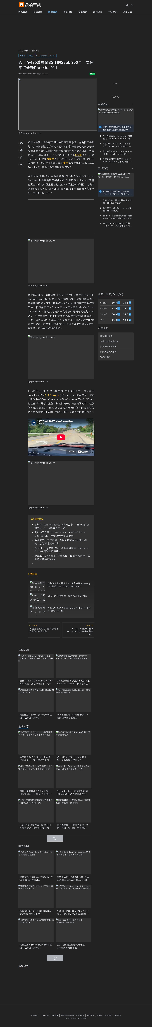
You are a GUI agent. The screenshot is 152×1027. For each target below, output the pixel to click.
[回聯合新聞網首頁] (21, 4)
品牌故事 (127, 12)
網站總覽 (117, 1015)
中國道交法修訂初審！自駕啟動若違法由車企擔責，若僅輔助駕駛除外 (60, 542)
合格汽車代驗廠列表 (109, 341)
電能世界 (67, 12)
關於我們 (108, 1015)
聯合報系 (90, 1015)
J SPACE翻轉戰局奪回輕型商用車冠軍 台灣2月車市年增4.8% (35, 826)
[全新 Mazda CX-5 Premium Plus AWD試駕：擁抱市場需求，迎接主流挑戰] (36, 666)
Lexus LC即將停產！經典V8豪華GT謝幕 (67, 595)
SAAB (52, 55)
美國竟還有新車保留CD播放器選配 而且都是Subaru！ (36, 716)
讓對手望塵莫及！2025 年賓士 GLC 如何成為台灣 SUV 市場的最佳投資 (36, 792)
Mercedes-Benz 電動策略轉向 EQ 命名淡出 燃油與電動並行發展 (72, 792)
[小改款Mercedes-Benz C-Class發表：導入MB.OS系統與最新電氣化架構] (73, 896)
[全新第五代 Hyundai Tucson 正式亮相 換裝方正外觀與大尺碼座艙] (73, 862)
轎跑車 (22, 55)
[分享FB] (21, 143)
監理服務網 (105, 356)
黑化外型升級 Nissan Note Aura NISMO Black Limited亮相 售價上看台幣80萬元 (59, 534)
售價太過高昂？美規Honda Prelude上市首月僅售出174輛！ (69, 609)
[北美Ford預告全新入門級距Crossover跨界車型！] (73, 930)
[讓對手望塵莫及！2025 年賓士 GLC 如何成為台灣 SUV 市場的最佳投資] (36, 776)
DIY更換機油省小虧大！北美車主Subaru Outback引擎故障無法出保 (73, 682)
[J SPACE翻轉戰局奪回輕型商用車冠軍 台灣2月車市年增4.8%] (36, 811)
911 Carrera (41, 55)
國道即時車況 (106, 336)
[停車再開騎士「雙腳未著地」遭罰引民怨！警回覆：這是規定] (73, 811)
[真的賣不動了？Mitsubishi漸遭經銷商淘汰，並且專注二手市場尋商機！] (36, 743)
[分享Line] (21, 150)
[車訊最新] (133, 104)
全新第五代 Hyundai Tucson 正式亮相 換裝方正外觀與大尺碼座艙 (73, 878)
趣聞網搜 (97, 12)
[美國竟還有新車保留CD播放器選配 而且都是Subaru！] (36, 700)
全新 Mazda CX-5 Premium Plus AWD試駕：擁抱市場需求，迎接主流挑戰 (36, 682)
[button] (132, 5)
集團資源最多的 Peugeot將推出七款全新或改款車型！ (36, 912)
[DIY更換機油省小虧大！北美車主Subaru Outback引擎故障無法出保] (73, 666)
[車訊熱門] (133, 168)
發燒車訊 (27, 50)
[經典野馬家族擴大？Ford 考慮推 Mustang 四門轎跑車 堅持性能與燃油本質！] (37, 586)
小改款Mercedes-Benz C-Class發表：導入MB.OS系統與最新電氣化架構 (73, 912)
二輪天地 (112, 12)
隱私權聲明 (80, 1015)
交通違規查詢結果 (108, 346)
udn (20, 50)
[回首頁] (33, 4)
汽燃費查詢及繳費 (108, 351)
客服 (47, 1015)
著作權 (71, 1015)
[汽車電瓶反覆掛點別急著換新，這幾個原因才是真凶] (73, 700)
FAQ (42, 1015)
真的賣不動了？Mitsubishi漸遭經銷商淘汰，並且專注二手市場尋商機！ (35, 758)
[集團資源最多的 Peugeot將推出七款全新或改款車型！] (36, 896)
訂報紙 (99, 1015)
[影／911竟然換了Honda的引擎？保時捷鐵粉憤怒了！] (73, 743)
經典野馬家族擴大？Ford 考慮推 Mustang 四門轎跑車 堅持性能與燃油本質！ (69, 585)
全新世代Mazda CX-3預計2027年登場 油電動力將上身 (36, 878)
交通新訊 (82, 12)
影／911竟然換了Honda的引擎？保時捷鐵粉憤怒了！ (71, 758)
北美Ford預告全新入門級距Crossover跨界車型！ (71, 946)
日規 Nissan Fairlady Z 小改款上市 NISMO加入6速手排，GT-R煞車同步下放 (62, 526)
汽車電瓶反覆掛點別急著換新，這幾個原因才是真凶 (73, 716)
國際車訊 (52, 12)
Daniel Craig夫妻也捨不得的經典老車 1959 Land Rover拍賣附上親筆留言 (61, 549)
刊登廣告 (34, 1015)
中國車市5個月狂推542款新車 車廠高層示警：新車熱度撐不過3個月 (62, 557)
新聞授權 (55, 1015)
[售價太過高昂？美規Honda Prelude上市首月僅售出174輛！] (37, 610)
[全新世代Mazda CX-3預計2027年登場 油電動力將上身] (36, 862)
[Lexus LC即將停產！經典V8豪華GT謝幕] (37, 598)
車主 (31, 55)
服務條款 (64, 1015)
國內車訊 (22, 12)
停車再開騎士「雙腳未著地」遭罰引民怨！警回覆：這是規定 (73, 826)
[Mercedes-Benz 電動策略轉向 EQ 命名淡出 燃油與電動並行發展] (73, 776)
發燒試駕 (37, 12)
